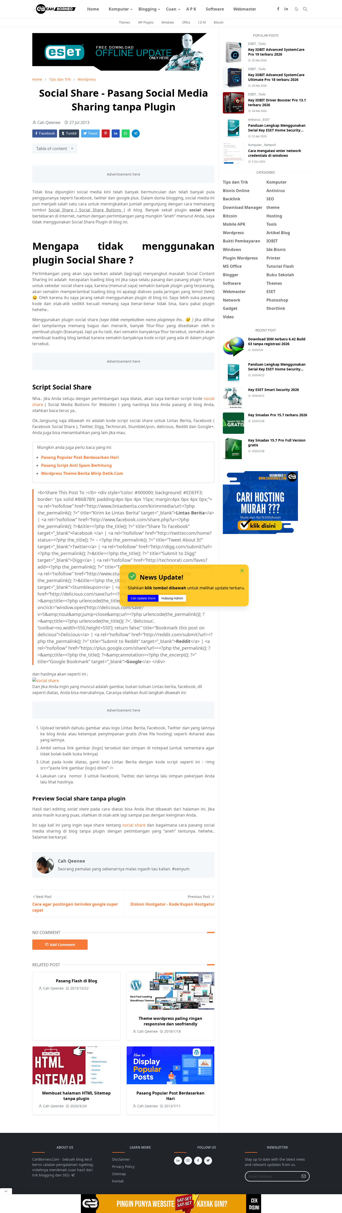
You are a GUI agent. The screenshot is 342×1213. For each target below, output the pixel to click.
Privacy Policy (123, 1166)
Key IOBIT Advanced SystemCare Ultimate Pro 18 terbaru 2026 (276, 77)
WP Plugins (145, 22)
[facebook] (278, 9)
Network (270, 145)
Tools (262, 44)
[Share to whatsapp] (126, 133)
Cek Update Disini (143, 598)
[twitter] (208, 1161)
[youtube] (188, 1161)
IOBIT (252, 44)
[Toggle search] (305, 9)
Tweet (92, 133)
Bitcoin (218, 22)
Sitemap (119, 1173)
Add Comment (62, 944)
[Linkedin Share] (116, 133)
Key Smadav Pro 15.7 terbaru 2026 (277, 415)
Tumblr (71, 133)
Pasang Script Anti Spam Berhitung (76, 465)
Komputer (255, 145)
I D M (202, 22)
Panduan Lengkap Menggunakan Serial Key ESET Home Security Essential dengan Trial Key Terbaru (277, 130)
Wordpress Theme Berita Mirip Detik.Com (82, 473)
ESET (266, 119)
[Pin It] (106, 133)
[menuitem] (93, 9)
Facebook (46, 133)
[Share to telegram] (136, 133)
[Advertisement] (265, 575)
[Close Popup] (6, 1191)
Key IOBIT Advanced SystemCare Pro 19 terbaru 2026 (276, 52)
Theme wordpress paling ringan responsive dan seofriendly (170, 1021)
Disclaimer (121, 1159)
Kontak (118, 1181)
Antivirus (254, 119)
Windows (167, 22)
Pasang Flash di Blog (76, 981)
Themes (124, 22)
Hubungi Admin (172, 598)
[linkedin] (286, 9)
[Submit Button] (303, 1176)
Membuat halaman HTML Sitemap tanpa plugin (76, 1095)
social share (133, 825)
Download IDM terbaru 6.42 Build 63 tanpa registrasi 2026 (276, 341)
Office (186, 22)
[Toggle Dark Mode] (296, 9)
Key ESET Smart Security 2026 (273, 389)
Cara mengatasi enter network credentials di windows (274, 153)
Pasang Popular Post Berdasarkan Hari (80, 457)
